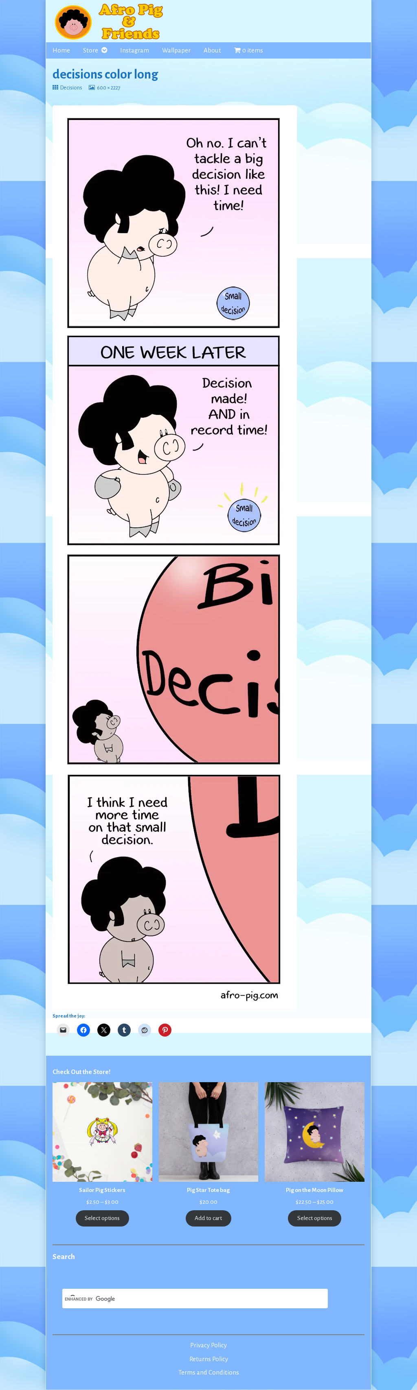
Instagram (134, 50)
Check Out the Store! (81, 1072)
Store (90, 50)
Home (61, 50)
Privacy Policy (208, 1345)
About (212, 50)
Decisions (71, 88)
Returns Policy (208, 1359)
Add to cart (208, 1218)
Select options (102, 1218)
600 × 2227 (109, 88)
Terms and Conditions (208, 1372)
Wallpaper (176, 50)
